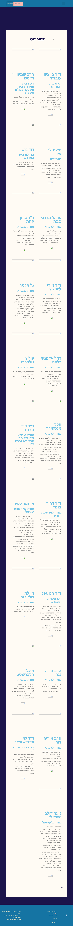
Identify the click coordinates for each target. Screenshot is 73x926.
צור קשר (55, 918)
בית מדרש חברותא (52, 911)
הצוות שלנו (54, 913)
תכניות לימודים (53, 916)
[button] (63, 3)
